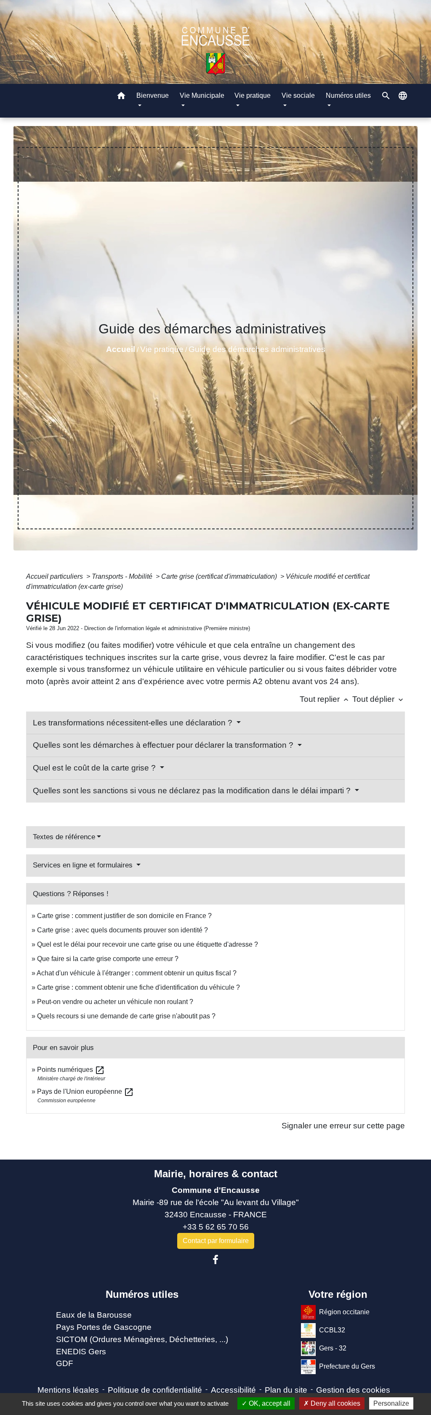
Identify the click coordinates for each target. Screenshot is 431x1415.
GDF (64, 1363)
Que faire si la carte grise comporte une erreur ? (107, 958)
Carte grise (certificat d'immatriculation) (220, 576)
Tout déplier (378, 699)
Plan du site (286, 1389)
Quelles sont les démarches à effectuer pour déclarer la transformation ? (164, 745)
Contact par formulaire (216, 1240)
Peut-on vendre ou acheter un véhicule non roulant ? (115, 1001)
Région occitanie (344, 1312)
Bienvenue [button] (152, 95)
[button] (121, 97)
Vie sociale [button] (298, 95)
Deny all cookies (334, 1403)
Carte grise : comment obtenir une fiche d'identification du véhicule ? (138, 987)
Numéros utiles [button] (348, 95)
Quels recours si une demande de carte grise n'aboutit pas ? (126, 1016)
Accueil (120, 349)
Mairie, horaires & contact (215, 1173)
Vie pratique (162, 349)
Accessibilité (233, 1389)
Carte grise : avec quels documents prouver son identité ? (123, 930)
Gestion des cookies (353, 1389)
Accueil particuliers (55, 576)
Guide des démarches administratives (257, 349)
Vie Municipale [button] (202, 95)
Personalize (391, 1403)
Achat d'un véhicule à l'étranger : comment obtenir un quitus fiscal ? (137, 973)
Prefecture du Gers (347, 1366)
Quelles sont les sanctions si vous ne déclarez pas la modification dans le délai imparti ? (193, 790)
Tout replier (325, 699)
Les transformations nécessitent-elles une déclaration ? (133, 722)
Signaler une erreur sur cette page (343, 1125)
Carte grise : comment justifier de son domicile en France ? (124, 915)
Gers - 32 (332, 1348)
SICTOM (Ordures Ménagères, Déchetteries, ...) (142, 1339)
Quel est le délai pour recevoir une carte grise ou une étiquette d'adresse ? (147, 944)
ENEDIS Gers (81, 1351)
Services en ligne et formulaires (84, 865)
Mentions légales (68, 1389)
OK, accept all (268, 1403)
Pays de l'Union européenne (85, 1091)
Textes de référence (64, 837)
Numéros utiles (142, 1294)
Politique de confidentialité (155, 1389)
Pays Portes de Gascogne (104, 1327)
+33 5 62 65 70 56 (216, 1226)
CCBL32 (332, 1330)
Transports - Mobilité (123, 576)
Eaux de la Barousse (94, 1314)
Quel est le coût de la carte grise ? (95, 767)
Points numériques (71, 1069)
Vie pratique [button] (252, 95)
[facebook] (215, 1260)
